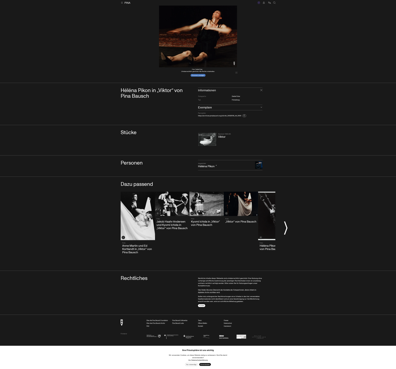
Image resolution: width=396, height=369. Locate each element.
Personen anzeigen (198, 75)
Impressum (227, 326)
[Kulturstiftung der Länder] (259, 336)
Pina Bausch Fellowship (179, 320)
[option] (198, 36)
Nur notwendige (191, 364)
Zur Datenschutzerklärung (198, 360)
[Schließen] (261, 90)
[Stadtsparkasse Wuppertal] (189, 336)
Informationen (207, 90)
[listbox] (198, 36)
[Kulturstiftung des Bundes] (241, 336)
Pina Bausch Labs (178, 323)
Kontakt (201, 306)
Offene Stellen (202, 323)
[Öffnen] (261, 107)
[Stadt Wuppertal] (224, 336)
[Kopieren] (244, 115)
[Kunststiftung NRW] (206, 336)
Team (200, 320)
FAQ (147, 326)
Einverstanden (205, 364)
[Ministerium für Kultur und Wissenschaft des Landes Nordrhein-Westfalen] (153, 336)
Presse (226, 320)
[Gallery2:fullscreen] (235, 72)
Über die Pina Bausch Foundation (157, 320)
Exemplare (205, 107)
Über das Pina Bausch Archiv (155, 323)
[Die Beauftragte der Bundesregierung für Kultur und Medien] (171, 336)
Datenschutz (228, 323)
